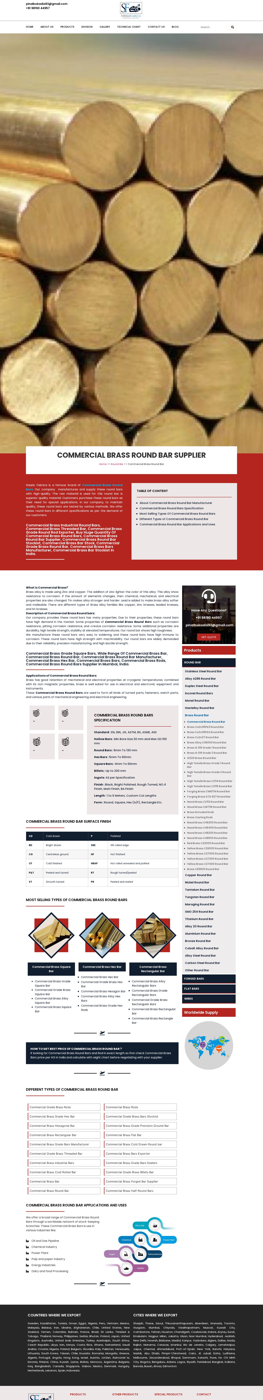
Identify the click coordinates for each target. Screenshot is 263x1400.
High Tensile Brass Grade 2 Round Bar (209, 774)
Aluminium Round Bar (200, 934)
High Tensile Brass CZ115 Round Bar (209, 786)
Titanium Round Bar (199, 919)
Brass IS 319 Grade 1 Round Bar (206, 747)
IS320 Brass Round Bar (201, 758)
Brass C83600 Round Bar (203, 869)
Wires (188, 999)
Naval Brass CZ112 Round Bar (205, 802)
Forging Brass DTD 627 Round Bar (209, 796)
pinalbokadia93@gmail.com (209, 625)
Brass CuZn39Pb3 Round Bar (205, 727)
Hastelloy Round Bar (200, 708)
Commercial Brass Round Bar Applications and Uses (177, 524)
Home (29, 27)
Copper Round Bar (198, 875)
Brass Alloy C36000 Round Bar (207, 742)
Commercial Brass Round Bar (206, 722)
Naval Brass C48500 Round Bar (207, 838)
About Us (46, 27)
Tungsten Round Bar (200, 897)
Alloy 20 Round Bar (198, 926)
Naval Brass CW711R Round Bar (207, 807)
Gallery (105, 27)
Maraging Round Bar (200, 904)
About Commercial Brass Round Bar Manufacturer (176, 503)
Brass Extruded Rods (200, 812)
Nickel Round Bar (197, 882)
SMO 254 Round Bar (199, 912)
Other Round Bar (197, 970)
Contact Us (156, 27)
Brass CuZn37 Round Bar (203, 737)
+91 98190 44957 (209, 617)
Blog (175, 27)
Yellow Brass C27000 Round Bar (207, 853)
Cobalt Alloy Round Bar (202, 948)
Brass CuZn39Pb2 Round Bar (205, 732)
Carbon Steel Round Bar (202, 963)
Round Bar (117, 464)
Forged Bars (194, 979)
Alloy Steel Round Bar (200, 956)
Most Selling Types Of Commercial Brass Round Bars (177, 514)
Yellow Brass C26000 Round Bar (207, 848)
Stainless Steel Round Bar (203, 671)
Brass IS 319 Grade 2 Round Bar (207, 753)
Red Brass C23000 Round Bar (206, 843)
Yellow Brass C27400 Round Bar (207, 864)
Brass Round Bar (197, 715)
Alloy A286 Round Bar (200, 679)
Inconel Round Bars (199, 693)
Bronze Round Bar (198, 941)
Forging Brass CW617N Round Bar (208, 791)
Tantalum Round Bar (200, 890)
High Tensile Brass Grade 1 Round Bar (208, 765)
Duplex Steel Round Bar (202, 686)
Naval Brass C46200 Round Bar (207, 822)
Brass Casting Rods (200, 817)
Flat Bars (191, 989)
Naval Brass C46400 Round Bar (207, 827)
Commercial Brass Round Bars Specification (172, 508)
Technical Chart (129, 27)
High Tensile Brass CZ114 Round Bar (209, 781)
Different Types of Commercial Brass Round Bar (174, 519)
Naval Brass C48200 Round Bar (207, 833)
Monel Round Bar (197, 701)
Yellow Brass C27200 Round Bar (207, 859)
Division (86, 27)
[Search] (232, 27)
